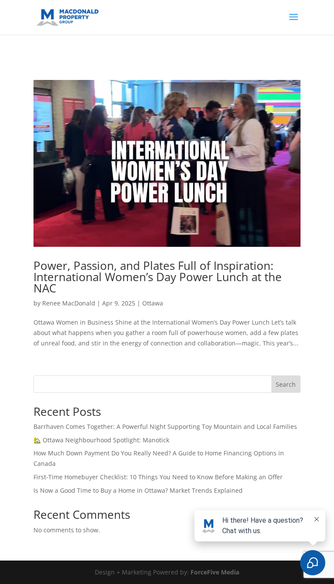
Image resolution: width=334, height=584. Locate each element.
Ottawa (152, 303)
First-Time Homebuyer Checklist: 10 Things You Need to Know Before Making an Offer (158, 477)
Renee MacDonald (68, 303)
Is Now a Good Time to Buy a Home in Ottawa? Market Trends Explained (138, 490)
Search (286, 384)
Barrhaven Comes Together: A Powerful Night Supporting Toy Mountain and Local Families (165, 426)
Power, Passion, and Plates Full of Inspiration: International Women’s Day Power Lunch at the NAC (157, 277)
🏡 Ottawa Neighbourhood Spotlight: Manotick (101, 440)
